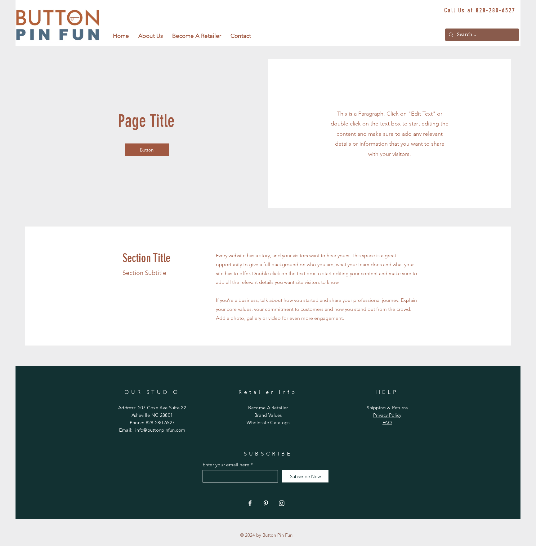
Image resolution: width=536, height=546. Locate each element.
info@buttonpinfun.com (160, 430)
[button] (151, 36)
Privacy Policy (387, 415)
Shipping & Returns (387, 408)
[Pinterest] (266, 503)
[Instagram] (281, 503)
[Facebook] (250, 503)
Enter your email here (226, 464)
